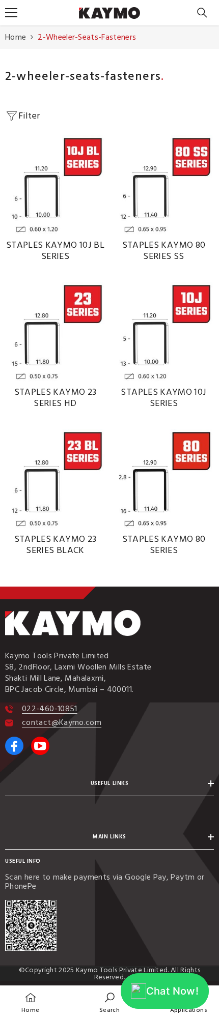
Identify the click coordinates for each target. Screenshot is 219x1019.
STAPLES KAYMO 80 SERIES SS (164, 251)
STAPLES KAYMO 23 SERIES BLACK (55, 545)
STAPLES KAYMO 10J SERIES (163, 398)
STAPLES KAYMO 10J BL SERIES (55, 251)
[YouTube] (40, 746)
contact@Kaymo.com (61, 722)
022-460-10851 (49, 708)
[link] (109, 1002)
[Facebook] (14, 746)
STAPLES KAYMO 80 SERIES (164, 545)
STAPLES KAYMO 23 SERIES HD (55, 398)
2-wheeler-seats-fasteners (87, 37)
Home (15, 37)
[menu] (11, 13)
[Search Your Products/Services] (202, 13)
